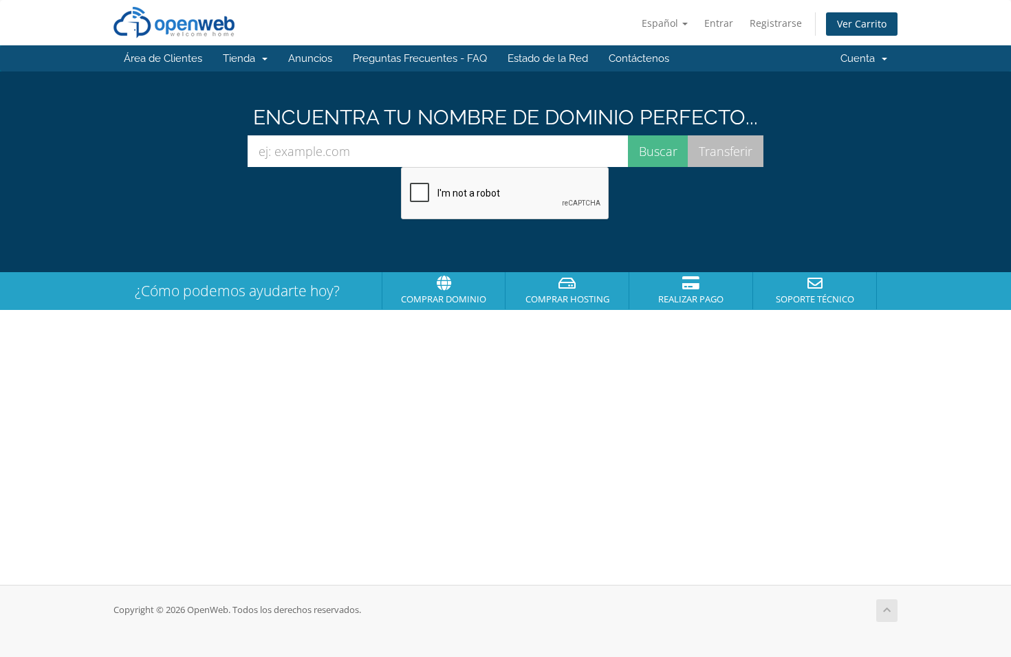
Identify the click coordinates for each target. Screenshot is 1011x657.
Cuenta (860, 58)
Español (661, 23)
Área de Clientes (163, 58)
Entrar (718, 23)
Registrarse (776, 23)
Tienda (242, 58)
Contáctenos (639, 58)
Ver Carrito (862, 23)
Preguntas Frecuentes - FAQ (420, 58)
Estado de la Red (548, 58)
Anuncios (310, 58)
